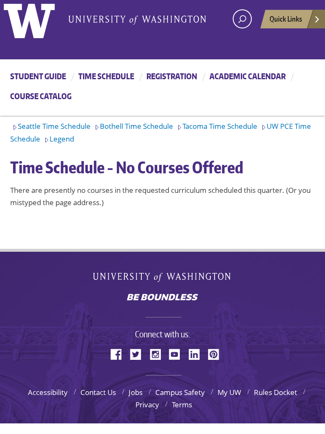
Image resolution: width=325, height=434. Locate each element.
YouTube (178, 353)
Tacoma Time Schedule (219, 126)
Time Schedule (106, 76)
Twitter (139, 353)
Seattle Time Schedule (54, 126)
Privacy (147, 404)
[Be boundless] (162, 298)
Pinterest (217, 353)
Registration (171, 76)
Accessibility (48, 392)
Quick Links (286, 18)
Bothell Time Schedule (136, 126)
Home (38, 19)
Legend (62, 139)
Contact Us (98, 392)
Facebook (119, 353)
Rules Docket (275, 392)
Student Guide (38, 76)
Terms (182, 404)
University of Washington (163, 279)
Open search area (242, 18)
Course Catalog (41, 96)
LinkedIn (197, 353)
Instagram (158, 353)
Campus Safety (180, 392)
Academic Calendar (247, 76)
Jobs (136, 392)
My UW (229, 392)
